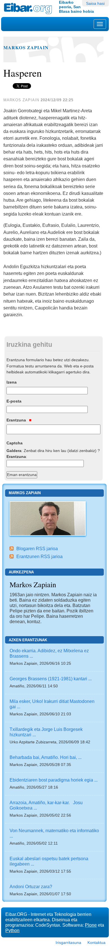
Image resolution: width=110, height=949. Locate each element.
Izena (11, 382)
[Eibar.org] (29, 8)
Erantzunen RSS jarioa (39, 556)
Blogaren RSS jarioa (37, 548)
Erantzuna (16, 420)
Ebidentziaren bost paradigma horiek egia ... (54, 779)
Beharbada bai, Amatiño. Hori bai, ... (46, 757)
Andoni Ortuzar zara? (31, 886)
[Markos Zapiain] (48, 517)
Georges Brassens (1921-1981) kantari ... (51, 678)
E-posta (13, 401)
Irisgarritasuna (68, 942)
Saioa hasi (95, 3)
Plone (91, 925)
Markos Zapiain (26, 47)
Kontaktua (96, 942)
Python (12, 930)
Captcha (14, 443)
